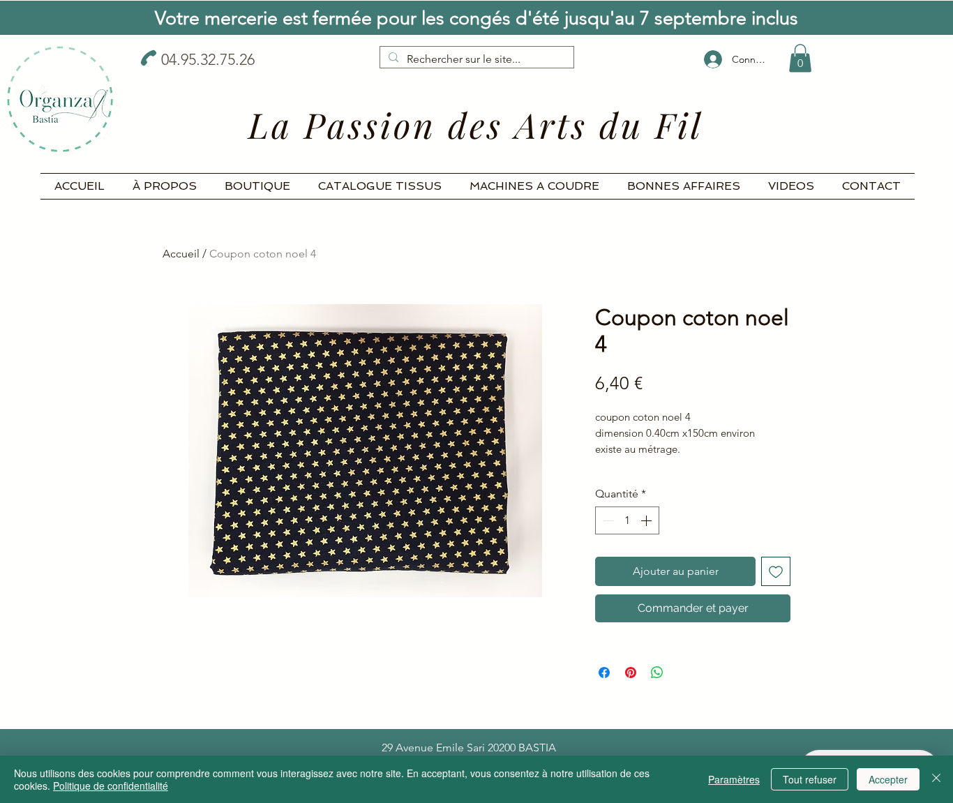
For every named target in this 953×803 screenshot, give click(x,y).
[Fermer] (936, 779)
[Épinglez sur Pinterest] (630, 672)
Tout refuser (809, 779)
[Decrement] (607, 520)
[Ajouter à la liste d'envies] (775, 571)
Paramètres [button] (734, 779)
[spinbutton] (627, 520)
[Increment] (647, 520)
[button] (800, 58)
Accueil (181, 253)
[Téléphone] (149, 58)
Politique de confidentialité (110, 786)
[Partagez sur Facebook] (604, 672)
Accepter (888, 779)
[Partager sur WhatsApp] (657, 672)
